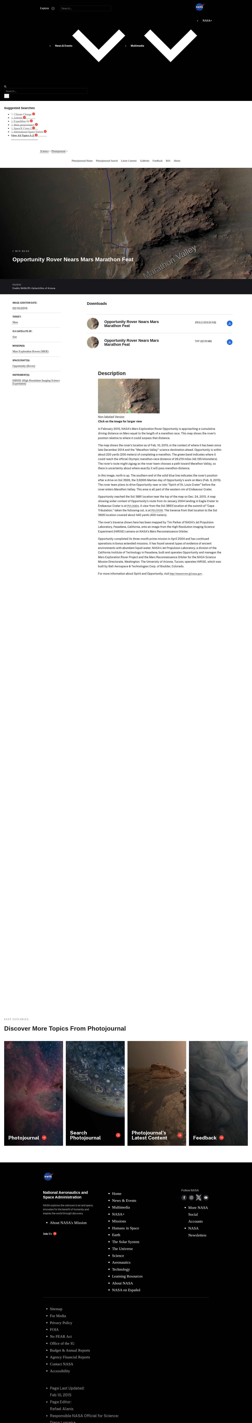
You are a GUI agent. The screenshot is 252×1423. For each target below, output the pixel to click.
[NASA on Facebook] (184, 1197)
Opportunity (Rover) (23, 365)
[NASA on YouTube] (206, 1197)
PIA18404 (133, 505)
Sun (14, 336)
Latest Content (129, 160)
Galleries (144, 160)
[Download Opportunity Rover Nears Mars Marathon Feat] (229, 325)
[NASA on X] (198, 1197)
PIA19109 (157, 510)
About (177, 160)
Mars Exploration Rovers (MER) (30, 351)
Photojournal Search (107, 160)
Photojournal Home (82, 160)
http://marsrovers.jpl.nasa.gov (186, 573)
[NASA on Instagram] (191, 1197)
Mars (15, 322)
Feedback (158, 160)
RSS (168, 160)
